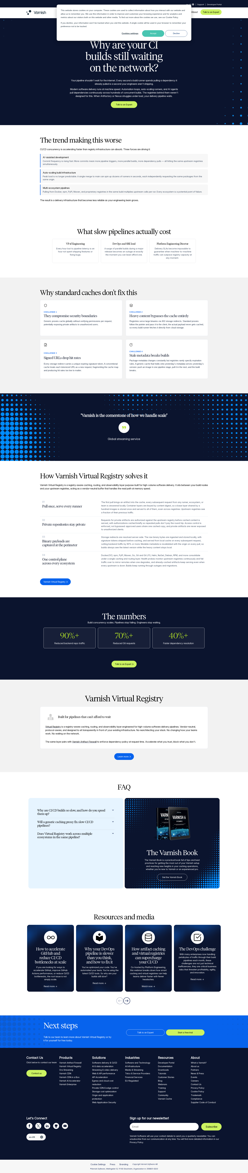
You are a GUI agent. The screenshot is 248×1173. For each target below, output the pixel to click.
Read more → (50, 986)
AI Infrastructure (132, 1066)
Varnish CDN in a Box (69, 1077)
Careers (195, 1081)
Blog (160, 1081)
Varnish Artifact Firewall (84, 741)
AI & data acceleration (102, 1066)
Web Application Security (104, 1102)
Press (112, 1164)
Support (200, 5)
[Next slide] (126, 1000)
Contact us (36, 1073)
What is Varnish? (199, 1062)
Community (163, 1095)
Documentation (165, 1066)
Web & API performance (103, 1073)
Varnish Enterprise (67, 1084)
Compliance (196, 1099)
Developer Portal (214, 5)
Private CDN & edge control (105, 1088)
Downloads (163, 1070)
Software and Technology (137, 1062)
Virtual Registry (53, 726)
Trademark (196, 1095)
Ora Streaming (66, 1070)
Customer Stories (166, 1077)
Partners (195, 1070)
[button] (75, 812)
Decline (176, 33)
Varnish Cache (165, 1099)
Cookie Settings (98, 1164)
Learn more (123, 756)
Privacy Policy (197, 1088)
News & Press (197, 1073)
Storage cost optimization (104, 1091)
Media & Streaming (134, 1070)
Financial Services (134, 1077)
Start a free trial (185, 1032)
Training (162, 1088)
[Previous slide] (119, 1000)
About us (195, 1066)
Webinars (162, 1084)
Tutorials (162, 1073)
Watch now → (148, 986)
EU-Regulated (131, 1081)
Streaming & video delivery (105, 1070)
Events (194, 1077)
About (194, 12)
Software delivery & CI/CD (104, 1062)
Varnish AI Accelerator (69, 1081)
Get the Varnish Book (172, 877)
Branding (124, 1164)
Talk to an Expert (211, 12)
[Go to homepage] (36, 14)
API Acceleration (100, 1077)
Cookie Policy (172, 17)
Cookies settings (130, 33)
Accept (153, 33)
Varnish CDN (65, 1073)
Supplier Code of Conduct (203, 1102)
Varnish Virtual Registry (54, 582)
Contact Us (196, 1084)
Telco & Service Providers (137, 1073)
